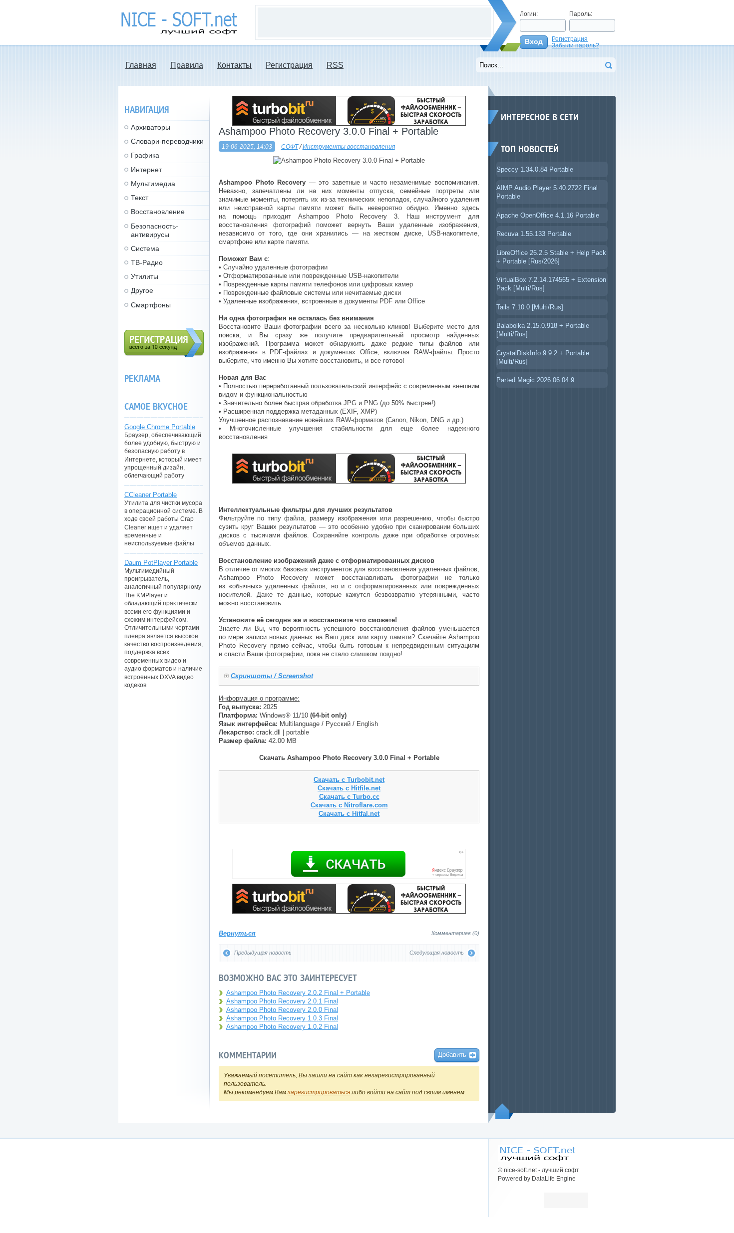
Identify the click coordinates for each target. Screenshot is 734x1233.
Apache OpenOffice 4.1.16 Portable (547, 215)
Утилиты (144, 276)
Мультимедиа (153, 184)
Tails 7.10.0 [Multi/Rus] (529, 307)
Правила (186, 65)
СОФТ (289, 146)
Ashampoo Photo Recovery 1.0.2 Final (282, 1026)
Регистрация (570, 38)
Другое (142, 290)
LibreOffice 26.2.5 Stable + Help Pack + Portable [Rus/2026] (551, 257)
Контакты (234, 65)
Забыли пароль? (575, 45)
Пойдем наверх (504, 1111)
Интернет (146, 170)
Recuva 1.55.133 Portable (533, 234)
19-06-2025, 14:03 (247, 146)
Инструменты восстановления (349, 146)
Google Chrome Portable (159, 427)
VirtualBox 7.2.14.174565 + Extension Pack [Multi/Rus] (551, 284)
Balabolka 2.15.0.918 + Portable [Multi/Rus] (542, 330)
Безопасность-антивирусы (154, 230)
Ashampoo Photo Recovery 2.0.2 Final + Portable (298, 992)
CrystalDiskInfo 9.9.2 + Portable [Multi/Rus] (542, 357)
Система (145, 248)
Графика (145, 155)
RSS (335, 65)
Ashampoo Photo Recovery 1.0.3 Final (282, 1018)
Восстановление (158, 212)
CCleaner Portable (150, 494)
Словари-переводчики (167, 141)
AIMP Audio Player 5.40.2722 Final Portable (547, 192)
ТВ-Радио (147, 262)
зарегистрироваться (319, 1092)
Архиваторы (150, 127)
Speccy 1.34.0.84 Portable (534, 169)
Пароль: (580, 13)
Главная (140, 65)
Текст (139, 198)
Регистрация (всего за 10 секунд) (164, 342)
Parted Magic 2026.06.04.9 (535, 380)
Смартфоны (151, 305)
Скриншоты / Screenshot (272, 676)
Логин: (529, 13)
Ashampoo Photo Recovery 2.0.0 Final (282, 1009)
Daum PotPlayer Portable (161, 562)
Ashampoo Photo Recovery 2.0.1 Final (282, 1001)
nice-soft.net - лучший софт (181, 23)
